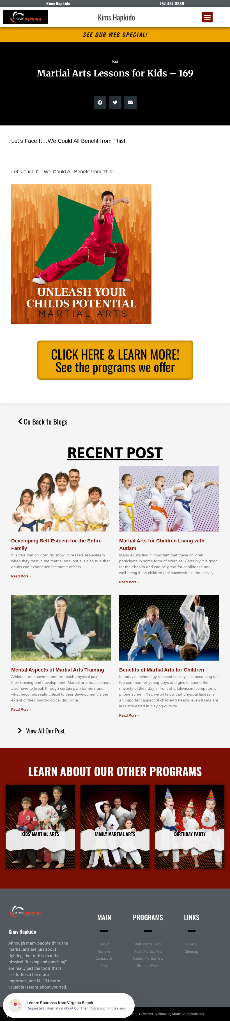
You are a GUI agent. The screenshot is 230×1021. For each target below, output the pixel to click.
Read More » (21, 576)
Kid (115, 61)
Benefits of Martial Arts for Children (161, 670)
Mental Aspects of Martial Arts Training (57, 670)
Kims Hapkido (116, 17)
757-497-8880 (172, 3)
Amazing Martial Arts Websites (181, 1014)
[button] (207, 17)
